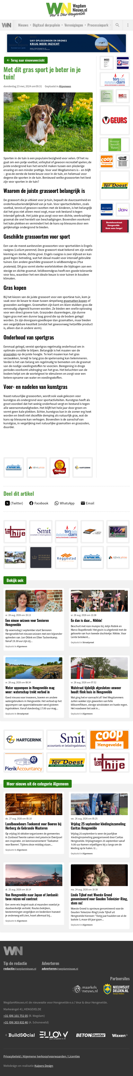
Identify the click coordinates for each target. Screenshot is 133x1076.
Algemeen (65, 86)
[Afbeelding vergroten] (48, 122)
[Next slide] (126, 1035)
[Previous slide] (6, 1035)
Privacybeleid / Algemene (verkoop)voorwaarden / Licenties (41, 1056)
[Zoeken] (117, 25)
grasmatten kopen (75, 301)
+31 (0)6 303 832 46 (15, 1022)
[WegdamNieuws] (66, 10)
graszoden (10, 354)
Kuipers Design (43, 1066)
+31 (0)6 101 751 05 (15, 1016)
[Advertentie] (14, 467)
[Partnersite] (85, 989)
